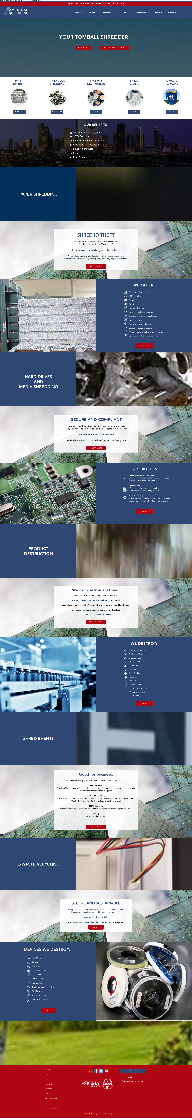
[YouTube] (107, 1071)
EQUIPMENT (49, 1084)
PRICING (48, 1093)
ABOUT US (48, 1089)
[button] (83, 48)
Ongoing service (135, 320)
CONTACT (48, 1070)
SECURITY (48, 1079)
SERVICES (48, 1074)
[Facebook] (96, 1071)
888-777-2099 (76, 3)
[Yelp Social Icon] (90, 1071)
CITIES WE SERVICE (51, 1098)
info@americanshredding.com (105, 3)
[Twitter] (101, 1071)
